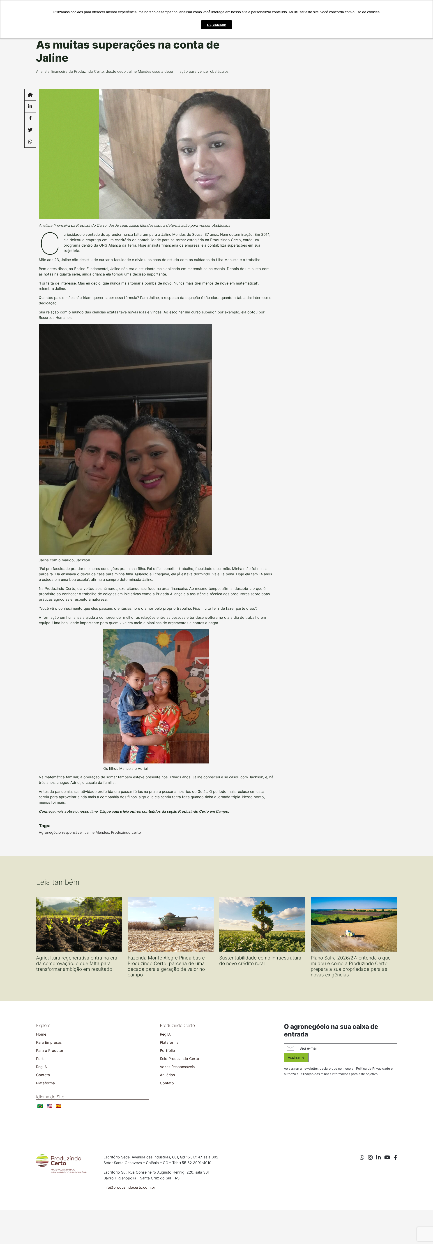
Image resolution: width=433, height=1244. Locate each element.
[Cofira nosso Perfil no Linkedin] (378, 1157)
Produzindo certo (126, 832)
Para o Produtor (49, 1050)
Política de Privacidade (373, 1068)
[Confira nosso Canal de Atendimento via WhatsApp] (362, 1157)
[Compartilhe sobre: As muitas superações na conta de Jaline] (30, 106)
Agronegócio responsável (61, 832)
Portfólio (167, 1050)
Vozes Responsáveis (177, 1066)
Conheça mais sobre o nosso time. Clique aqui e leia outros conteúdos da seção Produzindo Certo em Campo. (134, 811)
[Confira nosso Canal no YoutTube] (387, 1157)
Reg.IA (41, 1066)
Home (41, 1034)
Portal (41, 1058)
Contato (43, 1075)
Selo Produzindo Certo (179, 1058)
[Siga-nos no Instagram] (370, 1157)
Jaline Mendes (97, 832)
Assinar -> (296, 1057)
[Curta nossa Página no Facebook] (395, 1157)
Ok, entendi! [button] (216, 25)
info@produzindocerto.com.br (129, 1187)
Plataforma (45, 1083)
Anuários (167, 1075)
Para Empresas (49, 1042)
